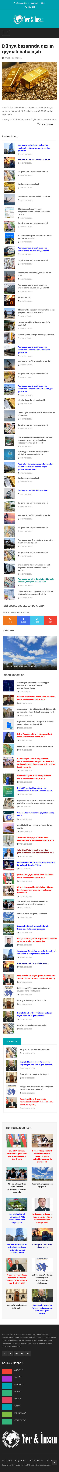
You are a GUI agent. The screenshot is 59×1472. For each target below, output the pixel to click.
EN (33, 7)
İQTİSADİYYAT (20, 1420)
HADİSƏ (17, 1398)
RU (29, 7)
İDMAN (17, 1406)
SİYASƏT (17, 1377)
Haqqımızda (34, 3)
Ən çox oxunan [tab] (12, 1041)
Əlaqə (43, 3)
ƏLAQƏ (49, 1460)
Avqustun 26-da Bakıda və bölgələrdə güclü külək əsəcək (28, 664)
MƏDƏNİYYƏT (20, 1413)
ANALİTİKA (18, 1370)
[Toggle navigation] (6, 33)
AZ (26, 7)
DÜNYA (17, 1391)
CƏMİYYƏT (18, 1384)
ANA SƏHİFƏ (7, 1460)
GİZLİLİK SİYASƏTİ (36, 1460)
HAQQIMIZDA (20, 1460)
